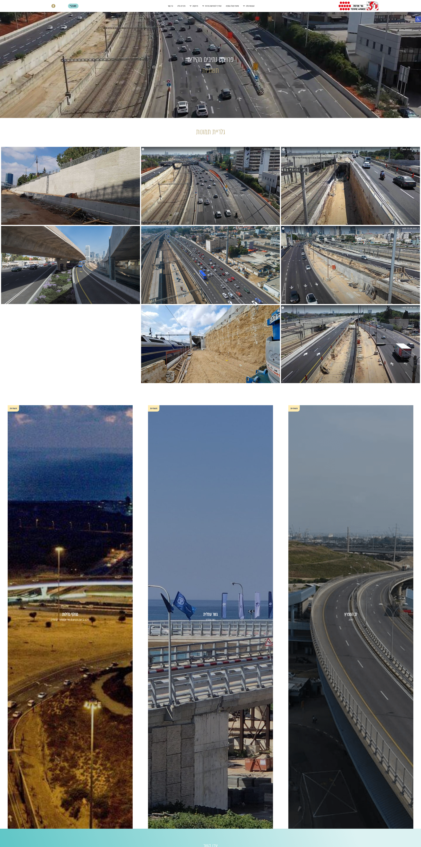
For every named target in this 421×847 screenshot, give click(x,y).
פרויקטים (195, 6)
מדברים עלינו (181, 6)
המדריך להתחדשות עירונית (213, 6)
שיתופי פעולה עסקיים (232, 6)
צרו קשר (170, 6)
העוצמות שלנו (250, 6)
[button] (418, 19)
